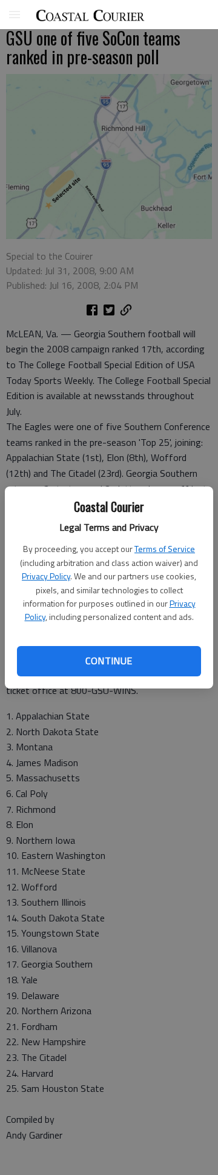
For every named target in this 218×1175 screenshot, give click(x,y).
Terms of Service (164, 548)
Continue (108, 660)
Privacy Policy (46, 576)
